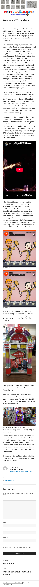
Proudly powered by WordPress (12, 583)
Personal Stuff (15, 478)
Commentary (8, 478)
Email (5, 530)
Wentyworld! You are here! (16, 20)
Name (5, 522)
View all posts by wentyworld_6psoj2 (21, 471)
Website (6, 537)
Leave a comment (9, 480)
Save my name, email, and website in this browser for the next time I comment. (17, 548)
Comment (6, 499)
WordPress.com (7, 584)
